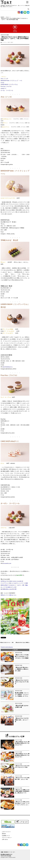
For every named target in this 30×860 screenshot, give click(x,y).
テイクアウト (4, 42)
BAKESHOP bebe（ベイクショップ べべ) (11, 80)
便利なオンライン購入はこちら (8, 595)
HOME (2, 17)
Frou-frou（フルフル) (6, 86)
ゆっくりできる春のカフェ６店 (8, 587)
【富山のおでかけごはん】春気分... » (22, 642)
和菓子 (12, 42)
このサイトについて (6, 831)
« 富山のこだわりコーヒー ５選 (6, 642)
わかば (2, 82)
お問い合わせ (5, 839)
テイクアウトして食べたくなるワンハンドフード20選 (14, 583)
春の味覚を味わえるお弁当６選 (8, 589)
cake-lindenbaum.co (7, 366)
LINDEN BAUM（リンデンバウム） (9, 84)
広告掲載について (6, 835)
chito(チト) (3, 88)
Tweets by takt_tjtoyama (7, 647)
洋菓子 (9, 42)
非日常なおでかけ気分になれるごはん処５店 (12, 581)
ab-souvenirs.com (7, 563)
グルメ (7, 17)
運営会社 (4, 833)
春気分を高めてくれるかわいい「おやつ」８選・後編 (14, 585)
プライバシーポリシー (7, 837)
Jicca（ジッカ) (4, 78)
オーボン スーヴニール (7, 90)
